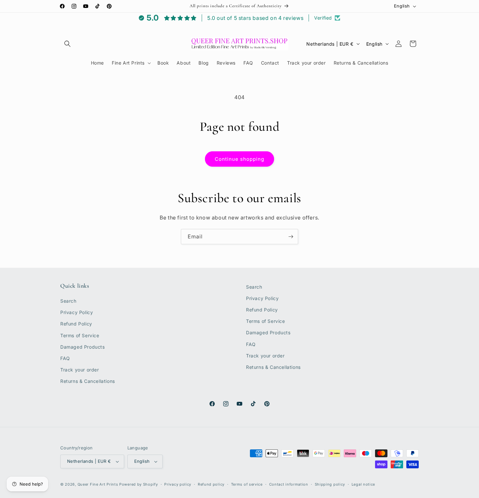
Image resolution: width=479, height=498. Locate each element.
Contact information (288, 484)
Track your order (79, 370)
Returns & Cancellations (87, 381)
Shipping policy (330, 484)
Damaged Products (82, 347)
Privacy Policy (76, 312)
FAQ (65, 358)
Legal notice (363, 484)
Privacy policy (177, 484)
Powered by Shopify (138, 484)
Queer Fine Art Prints (98, 484)
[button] (67, 44)
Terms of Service (79, 335)
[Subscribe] (290, 236)
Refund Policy (76, 324)
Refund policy (211, 484)
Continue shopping (239, 159)
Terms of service (247, 484)
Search (68, 301)
